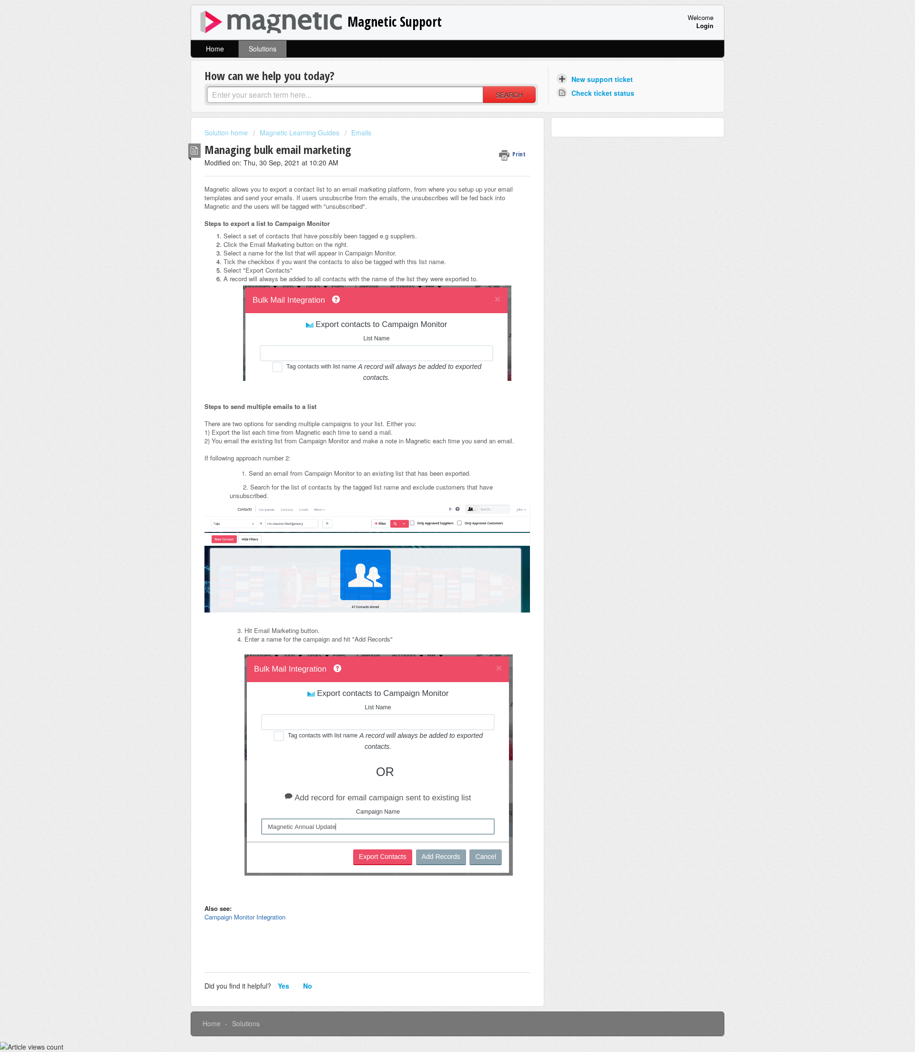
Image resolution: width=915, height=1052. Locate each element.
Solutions (262, 48)
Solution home (227, 132)
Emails (361, 132)
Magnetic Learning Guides (299, 132)
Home (215, 48)
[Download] (439, 411)
